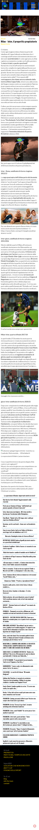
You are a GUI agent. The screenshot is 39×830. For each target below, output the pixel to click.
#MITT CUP (8, 768)
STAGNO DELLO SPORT (12, 770)
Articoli (3, 39)
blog (5, 779)
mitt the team (8, 781)
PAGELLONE (8, 757)
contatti (6, 783)
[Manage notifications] (34, 826)
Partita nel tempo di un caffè (17, 755)
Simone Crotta (5, 44)
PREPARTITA (9, 753)
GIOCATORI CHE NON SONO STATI (17, 766)
